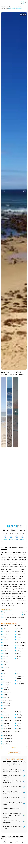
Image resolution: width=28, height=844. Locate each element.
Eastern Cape (17, 7)
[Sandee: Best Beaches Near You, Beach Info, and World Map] (5, 2)
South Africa (9, 7)
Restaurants (13, 548)
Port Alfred (4, 8)
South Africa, (6, 374)
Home (2, 7)
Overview (4, 547)
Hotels (21, 548)
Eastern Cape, (13, 374)
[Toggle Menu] (26, 2)
